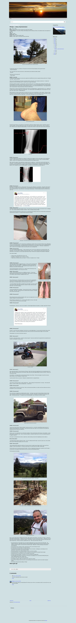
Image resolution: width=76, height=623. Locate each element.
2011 (55, 54)
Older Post (49, 600)
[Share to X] (15, 569)
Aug (55, 45)
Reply (13, 578)
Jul (55, 46)
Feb (55, 50)
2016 (55, 40)
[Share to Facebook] (16, 569)
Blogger (46, 620)
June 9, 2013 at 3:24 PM (17, 581)
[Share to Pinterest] (17, 569)
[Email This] (13, 569)
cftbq (13, 581)
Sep (55, 44)
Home (10, 18)
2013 (55, 43)
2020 (55, 38)
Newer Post (11, 600)
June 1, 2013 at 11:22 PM (17, 575)
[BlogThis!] (14, 569)
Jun (55, 47)
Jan (55, 51)
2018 (55, 39)
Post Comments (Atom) (16, 602)
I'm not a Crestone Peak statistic (58, 27)
